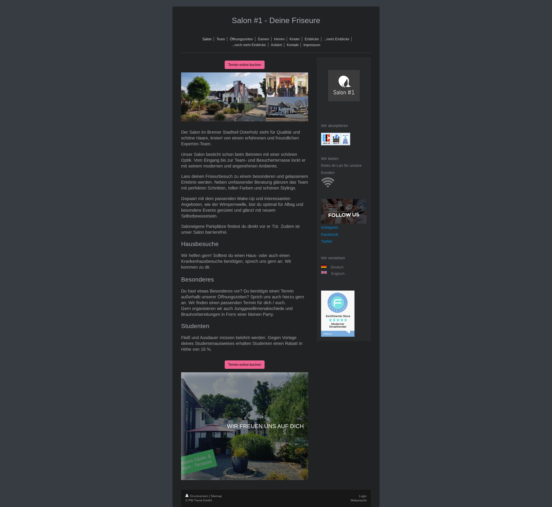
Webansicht (359, 500)
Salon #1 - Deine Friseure (276, 20)
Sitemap (216, 496)
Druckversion (199, 496)
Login (363, 496)
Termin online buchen (244, 65)
